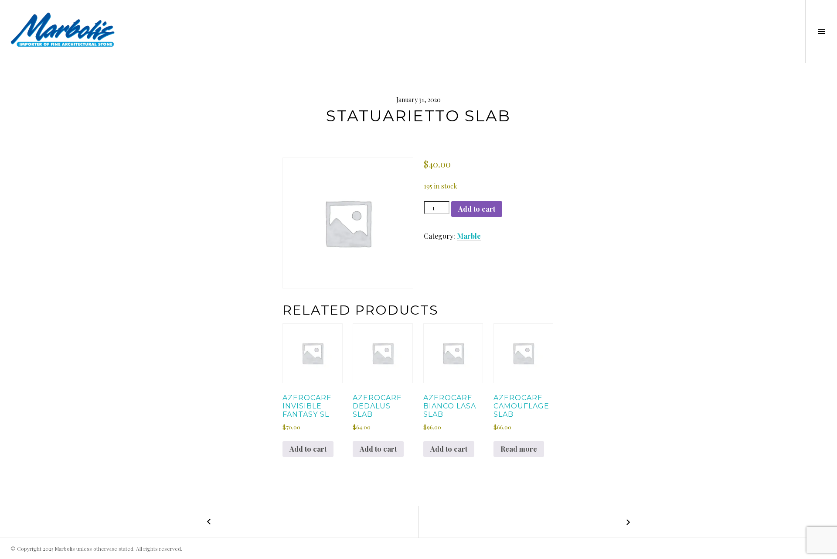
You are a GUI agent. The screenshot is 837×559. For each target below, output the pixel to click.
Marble (469, 235)
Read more (518, 448)
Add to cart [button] (308, 448)
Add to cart (476, 208)
